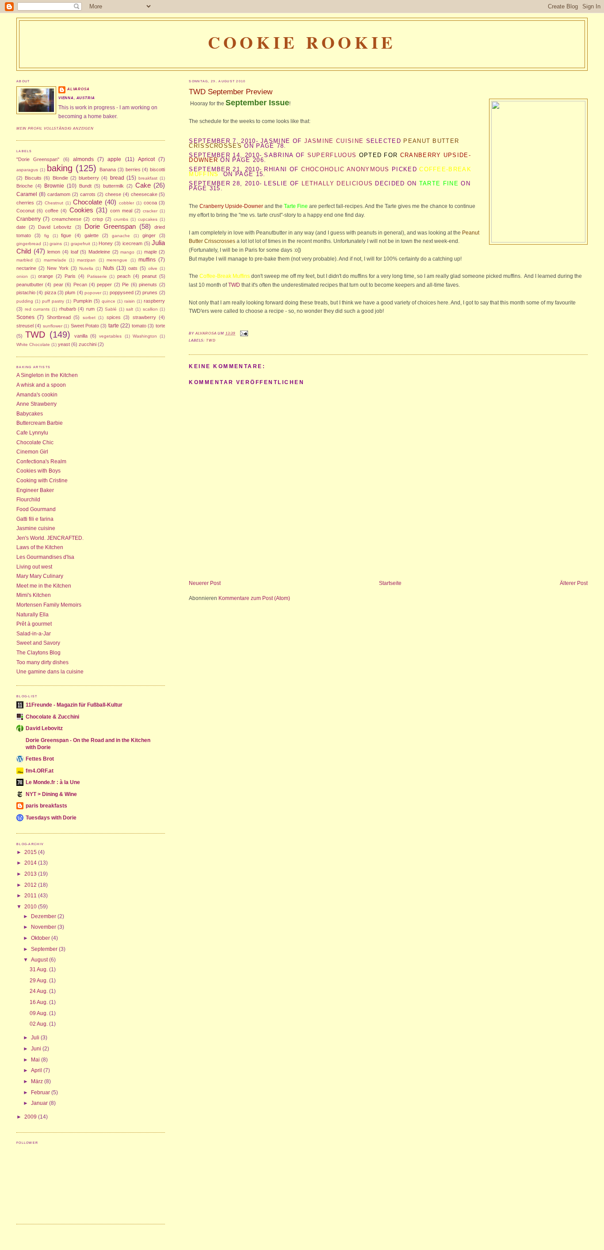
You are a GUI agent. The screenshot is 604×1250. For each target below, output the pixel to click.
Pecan (80, 284)
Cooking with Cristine (42, 480)
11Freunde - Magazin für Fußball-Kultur (74, 705)
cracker (150, 210)
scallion (150, 309)
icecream (132, 243)
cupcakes (147, 219)
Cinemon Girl (32, 452)
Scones (25, 317)
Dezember (44, 916)
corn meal (121, 210)
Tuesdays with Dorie (51, 818)
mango (127, 252)
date (21, 227)
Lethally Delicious (337, 183)
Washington (145, 336)
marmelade (55, 260)
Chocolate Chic (35, 442)
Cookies (81, 210)
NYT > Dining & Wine (51, 794)
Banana (107, 169)
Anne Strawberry (36, 404)
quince (108, 301)
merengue (117, 260)
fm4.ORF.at (40, 771)
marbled (24, 260)
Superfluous (331, 155)
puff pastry (53, 301)
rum (90, 309)
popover (92, 292)
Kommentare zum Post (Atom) (254, 598)
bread (117, 178)
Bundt (85, 185)
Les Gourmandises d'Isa (45, 557)
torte (160, 325)
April (37, 1070)
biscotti (157, 169)
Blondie (60, 178)
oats (133, 268)
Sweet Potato (85, 325)
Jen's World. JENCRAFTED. (50, 538)
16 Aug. (39, 1002)
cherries (25, 202)
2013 (31, 874)
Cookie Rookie (302, 42)
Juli (36, 1038)
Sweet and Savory (38, 643)
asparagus (27, 169)
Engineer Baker (35, 490)
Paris (70, 276)
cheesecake (144, 194)
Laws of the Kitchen (39, 547)
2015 (31, 852)
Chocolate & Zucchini (52, 717)
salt (129, 309)
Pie (125, 284)
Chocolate (87, 202)
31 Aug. (39, 969)
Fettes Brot (40, 759)
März (37, 1081)
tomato (139, 325)
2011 (31, 895)
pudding (24, 301)
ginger (149, 235)
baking (60, 168)
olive (152, 268)
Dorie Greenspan (110, 226)
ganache (121, 235)
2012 (31, 885)
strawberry (144, 317)
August (40, 960)
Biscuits (33, 178)
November (44, 927)
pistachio (25, 292)
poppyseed (122, 292)
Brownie (54, 186)
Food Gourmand (36, 509)
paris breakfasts (46, 806)
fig (46, 235)
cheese (113, 194)
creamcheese (66, 219)
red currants (37, 309)
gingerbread (28, 243)
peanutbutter (29, 284)
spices (114, 317)
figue (66, 235)
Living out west (34, 567)
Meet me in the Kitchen (43, 586)
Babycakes (29, 414)
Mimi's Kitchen (33, 595)
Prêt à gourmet (34, 624)
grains (56, 243)
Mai (36, 1060)
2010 (31, 907)
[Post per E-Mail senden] (244, 333)
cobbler (126, 202)
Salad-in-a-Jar (33, 634)
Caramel (26, 194)
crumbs (121, 219)
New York (58, 268)
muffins (147, 260)
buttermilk (113, 185)
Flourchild (28, 499)
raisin (129, 301)
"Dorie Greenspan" (37, 159)
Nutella (86, 268)
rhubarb (67, 309)
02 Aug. (39, 1024)
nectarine (26, 268)
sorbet (89, 317)
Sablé (111, 309)
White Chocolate (33, 344)
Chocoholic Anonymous (345, 169)
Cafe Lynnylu (32, 433)
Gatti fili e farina (35, 519)
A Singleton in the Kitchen (47, 375)
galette (91, 235)
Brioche (24, 185)
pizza (50, 292)
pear (58, 284)
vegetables (110, 336)
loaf (74, 251)
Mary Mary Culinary (39, 576)
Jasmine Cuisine (334, 141)
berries (133, 169)
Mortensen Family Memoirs (48, 605)
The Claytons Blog (38, 653)
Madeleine (99, 251)
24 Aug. (39, 991)
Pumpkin (82, 301)
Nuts (108, 268)
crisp (97, 219)
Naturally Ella (32, 615)
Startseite (390, 583)
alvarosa (78, 89)
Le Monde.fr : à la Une (53, 782)
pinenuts (148, 284)
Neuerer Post (205, 583)
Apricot (146, 159)
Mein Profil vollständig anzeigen (55, 128)
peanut (149, 276)
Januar (40, 1103)
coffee (51, 210)
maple (150, 251)
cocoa (150, 202)
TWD (234, 285)
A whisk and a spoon (41, 385)
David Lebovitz (55, 227)
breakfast (147, 178)
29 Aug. (39, 980)
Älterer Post (574, 583)
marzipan (86, 260)
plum (70, 292)
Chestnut (54, 202)
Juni (36, 1049)
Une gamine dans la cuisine (50, 672)
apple (114, 159)
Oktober (41, 938)
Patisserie (97, 276)
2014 (31, 863)
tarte (113, 326)
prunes (149, 292)
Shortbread (59, 317)
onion (22, 276)
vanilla (81, 335)
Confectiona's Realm (41, 461)
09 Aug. (39, 1013)
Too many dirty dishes (42, 662)
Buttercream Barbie (39, 423)
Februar (41, 1092)
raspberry (154, 301)
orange (45, 276)
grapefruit (80, 243)
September (45, 949)
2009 (31, 1117)
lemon (53, 251)
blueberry (89, 178)
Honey (106, 243)
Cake (143, 185)
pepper (104, 284)
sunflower (52, 325)
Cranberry (28, 219)
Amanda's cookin (36, 395)
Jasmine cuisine (35, 528)
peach (123, 276)
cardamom (58, 194)
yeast (64, 344)
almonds (83, 159)
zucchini (87, 344)
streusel (25, 325)
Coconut (25, 210)
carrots (88, 194)
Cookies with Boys (38, 471)
